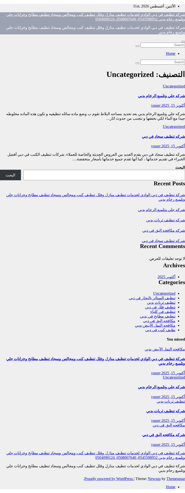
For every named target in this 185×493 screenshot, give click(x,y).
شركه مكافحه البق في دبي (163, 230)
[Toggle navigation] (183, 41)
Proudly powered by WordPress (109, 479)
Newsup (154, 479)
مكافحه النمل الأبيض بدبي (155, 325)
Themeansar (175, 479)
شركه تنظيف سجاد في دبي (163, 136)
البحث (180, 167)
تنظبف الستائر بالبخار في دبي (152, 298)
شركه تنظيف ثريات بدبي (165, 220)
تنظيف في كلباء (162, 312)
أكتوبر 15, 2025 (172, 105)
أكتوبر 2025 (166, 277)
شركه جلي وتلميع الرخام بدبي (161, 96)
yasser (155, 105)
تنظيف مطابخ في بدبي (157, 316)
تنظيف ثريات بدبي (161, 302)
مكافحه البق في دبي (159, 321)
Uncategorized (174, 86)
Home (170, 53)
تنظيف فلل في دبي (160, 307)
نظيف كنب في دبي (160, 330)
